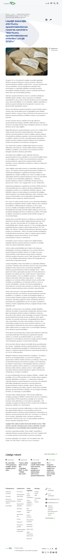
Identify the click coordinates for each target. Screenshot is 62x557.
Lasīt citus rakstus (49, 454)
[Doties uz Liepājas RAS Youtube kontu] (53, 552)
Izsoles (19, 519)
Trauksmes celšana (20, 500)
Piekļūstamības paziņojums (21, 530)
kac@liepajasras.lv (53, 502)
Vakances (19, 522)
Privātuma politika (20, 525)
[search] (54, 3)
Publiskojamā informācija (20, 495)
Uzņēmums (20, 488)
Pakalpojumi (10, 488)
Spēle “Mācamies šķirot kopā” (30, 533)
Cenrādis (8, 496)
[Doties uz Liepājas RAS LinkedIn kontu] (50, 552)
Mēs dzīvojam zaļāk (29, 510)
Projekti (19, 511)
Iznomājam (9, 505)
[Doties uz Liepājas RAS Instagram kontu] (45, 552)
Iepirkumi (19, 508)
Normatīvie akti (20, 515)
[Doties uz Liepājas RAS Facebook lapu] (43, 552)
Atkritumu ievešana (8, 492)
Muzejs (37, 488)
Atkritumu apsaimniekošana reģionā (11, 501)
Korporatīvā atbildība (20, 504)
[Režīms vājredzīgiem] (51, 3)
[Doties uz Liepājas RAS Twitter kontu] (48, 552)
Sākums (7, 14)
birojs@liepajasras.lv (54, 499)
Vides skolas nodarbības (30, 495)
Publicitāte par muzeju (38, 500)
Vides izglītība (29, 489)
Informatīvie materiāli (30, 520)
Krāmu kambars (29, 516)
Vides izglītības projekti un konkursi (30, 503)
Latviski (44, 548)
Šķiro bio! (29, 538)
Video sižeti (30, 529)
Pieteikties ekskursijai (30, 525)
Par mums (19, 491)
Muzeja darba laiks (37, 493)
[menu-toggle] (57, 3)
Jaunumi (13, 14)
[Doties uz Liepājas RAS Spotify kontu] (56, 552)
